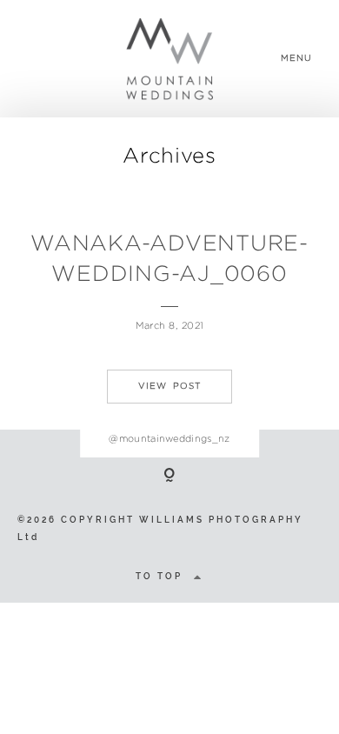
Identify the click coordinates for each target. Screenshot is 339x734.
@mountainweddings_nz (169, 438)
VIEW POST (169, 385)
